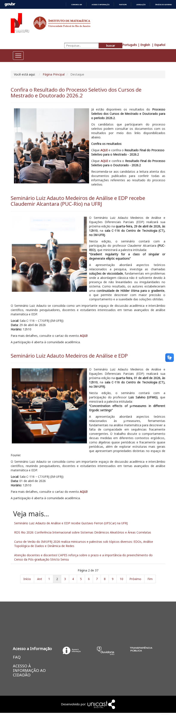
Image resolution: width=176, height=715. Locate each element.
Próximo (135, 579)
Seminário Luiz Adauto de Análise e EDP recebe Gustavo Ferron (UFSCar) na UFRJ (71, 523)
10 (121, 579)
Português (129, 45)
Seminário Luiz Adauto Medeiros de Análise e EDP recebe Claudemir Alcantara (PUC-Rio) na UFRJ (78, 200)
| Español (158, 45)
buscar (110, 45)
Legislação (141, 5)
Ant (39, 579)
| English (144, 45)
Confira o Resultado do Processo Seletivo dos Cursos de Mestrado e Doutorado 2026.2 (76, 92)
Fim (150, 579)
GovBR (10, 4)
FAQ (17, 657)
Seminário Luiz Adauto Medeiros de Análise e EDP (69, 355)
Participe (123, 5)
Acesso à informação (100, 5)
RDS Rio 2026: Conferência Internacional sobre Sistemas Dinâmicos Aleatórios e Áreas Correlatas (82, 532)
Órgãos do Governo (163, 5)
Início (27, 579)
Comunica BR (76, 5)
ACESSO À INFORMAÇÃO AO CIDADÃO (29, 670)
